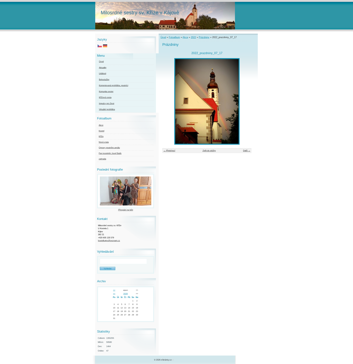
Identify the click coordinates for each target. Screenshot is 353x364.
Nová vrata (104, 142)
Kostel (101, 131)
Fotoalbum (174, 37)
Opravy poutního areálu (109, 147)
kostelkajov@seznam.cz (109, 240)
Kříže (101, 136)
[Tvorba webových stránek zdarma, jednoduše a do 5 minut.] (173, 360)
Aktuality (102, 67)
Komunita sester (106, 91)
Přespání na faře (125, 210)
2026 (125, 294)
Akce (185, 37)
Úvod (163, 37)
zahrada (102, 159)
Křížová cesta (105, 97)
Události (102, 73)
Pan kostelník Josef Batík (110, 153)
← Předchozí (169, 150)
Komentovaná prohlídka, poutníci (113, 85)
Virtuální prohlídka (107, 109)
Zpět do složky (209, 150)
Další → (246, 150)
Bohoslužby (104, 79)
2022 (193, 37)
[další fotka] (245, 101)
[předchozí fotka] (168, 101)
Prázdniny (204, 37)
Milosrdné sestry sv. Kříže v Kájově (140, 12)
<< (114, 290)
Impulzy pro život (106, 103)
